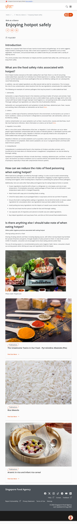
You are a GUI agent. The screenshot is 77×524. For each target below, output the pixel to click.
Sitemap (49, 501)
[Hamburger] (70, 6)
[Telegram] (62, 493)
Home (8, 15)
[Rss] (70, 493)
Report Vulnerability (12, 501)
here (45, 107)
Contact (58, 498)
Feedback (66, 498)
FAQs (50, 498)
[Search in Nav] (67, 6)
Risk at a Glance (21, 15)
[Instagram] (53, 493)
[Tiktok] (58, 493)
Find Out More (12, 354)
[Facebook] (45, 493)
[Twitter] (49, 493)
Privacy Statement (28, 501)
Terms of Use (40, 501)
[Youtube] (66, 493)
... (12, 15)
